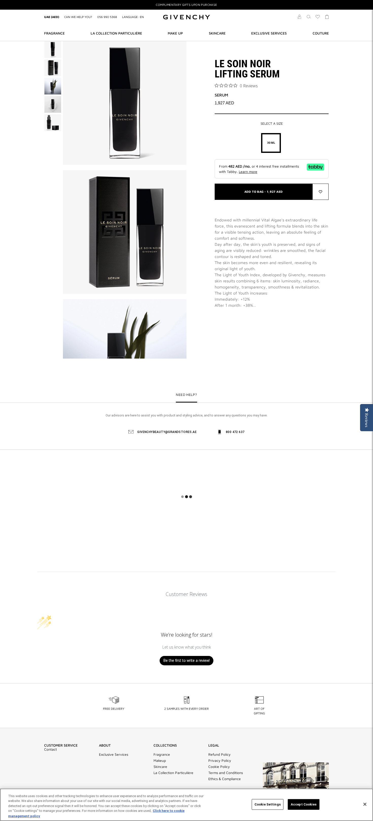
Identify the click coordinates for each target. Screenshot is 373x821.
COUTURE (321, 33)
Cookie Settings (268, 804)
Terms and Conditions (225, 773)
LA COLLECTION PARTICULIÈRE (116, 33)
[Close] (364, 804)
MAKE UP (175, 33)
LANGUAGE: (133, 17)
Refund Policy (219, 754)
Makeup (160, 761)
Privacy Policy (219, 761)
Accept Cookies (303, 804)
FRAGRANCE (54, 33)
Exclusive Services (113, 754)
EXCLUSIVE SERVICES (269, 33)
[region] (186, 804)
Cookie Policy (219, 767)
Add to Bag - (263, 192)
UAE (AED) (51, 17)
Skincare (160, 767)
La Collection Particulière (173, 773)
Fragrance (162, 754)
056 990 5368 (107, 17)
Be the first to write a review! (186, 660)
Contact (50, 749)
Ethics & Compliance (224, 779)
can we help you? (78, 17)
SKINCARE (217, 33)
